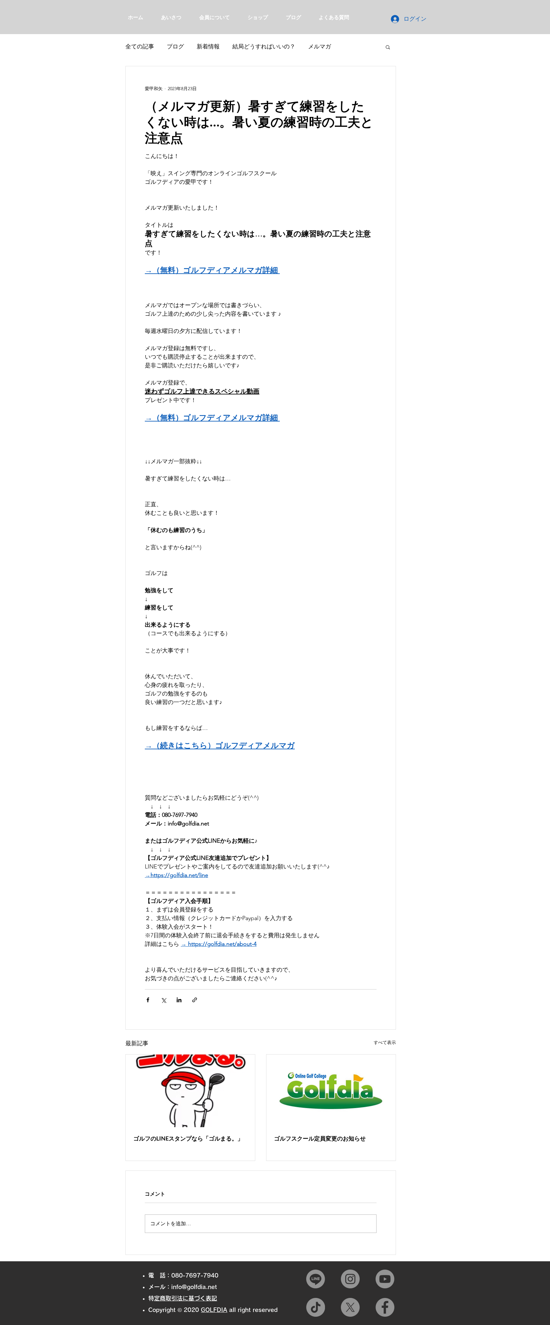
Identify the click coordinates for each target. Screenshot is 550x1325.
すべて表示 (385, 1042)
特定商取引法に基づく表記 (185, 1298)
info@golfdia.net (194, 1287)
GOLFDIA (214, 1310)
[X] (350, 1307)
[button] (388, 46)
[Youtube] (385, 1279)
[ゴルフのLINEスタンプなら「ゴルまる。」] (190, 1091)
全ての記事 (139, 46)
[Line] (315, 1279)
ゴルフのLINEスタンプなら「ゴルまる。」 (188, 1138)
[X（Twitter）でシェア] (163, 1000)
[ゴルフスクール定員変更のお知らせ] (331, 1091)
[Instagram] (350, 1279)
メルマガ (319, 46)
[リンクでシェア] (195, 1000)
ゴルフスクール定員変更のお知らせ (320, 1138)
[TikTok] (315, 1307)
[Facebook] (385, 1307)
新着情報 (208, 46)
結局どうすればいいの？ (263, 46)
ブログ (175, 46)
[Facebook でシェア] (148, 1000)
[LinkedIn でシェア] (179, 1000)
